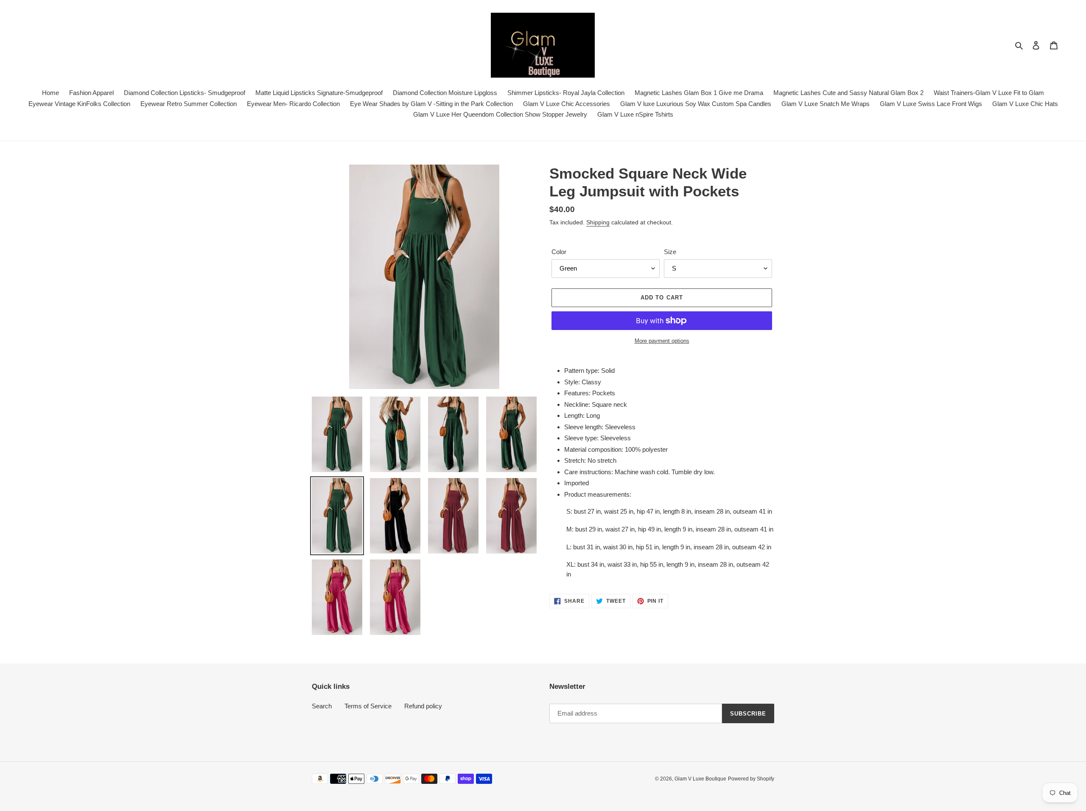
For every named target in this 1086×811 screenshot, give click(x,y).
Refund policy (423, 706)
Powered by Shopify (751, 779)
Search (322, 706)
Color (558, 251)
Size (670, 251)
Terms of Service (368, 706)
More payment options (662, 341)
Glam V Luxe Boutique (700, 779)
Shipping (598, 222)
